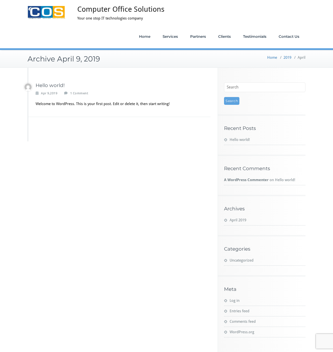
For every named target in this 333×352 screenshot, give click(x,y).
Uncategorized (242, 260)
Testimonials (254, 36)
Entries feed (239, 311)
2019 (287, 57)
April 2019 (238, 220)
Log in (235, 300)
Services (170, 36)
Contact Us (289, 36)
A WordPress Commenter (246, 180)
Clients (224, 36)
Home (144, 36)
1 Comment (79, 93)
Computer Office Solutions (121, 9)
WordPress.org (242, 332)
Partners (198, 36)
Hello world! (50, 85)
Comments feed (243, 321)
